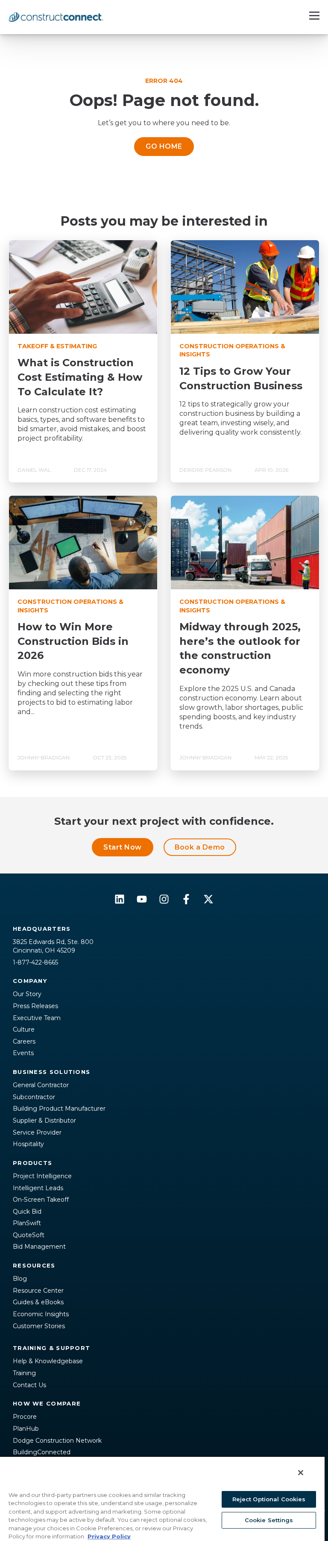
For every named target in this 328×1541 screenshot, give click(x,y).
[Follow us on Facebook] (186, 899)
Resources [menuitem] (34, 1265)
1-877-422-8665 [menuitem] (35, 962)
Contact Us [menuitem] (29, 1385)
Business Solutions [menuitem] (51, 1071)
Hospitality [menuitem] (28, 1144)
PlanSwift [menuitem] (27, 1223)
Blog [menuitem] (20, 1278)
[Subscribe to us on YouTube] (141, 899)
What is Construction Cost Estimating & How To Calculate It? (80, 376)
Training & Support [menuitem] (51, 1347)
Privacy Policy (109, 1536)
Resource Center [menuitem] (38, 1290)
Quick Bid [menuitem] (27, 1211)
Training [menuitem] (24, 1373)
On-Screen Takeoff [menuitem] (41, 1199)
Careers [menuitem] (24, 1041)
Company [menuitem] (30, 980)
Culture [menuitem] (24, 1029)
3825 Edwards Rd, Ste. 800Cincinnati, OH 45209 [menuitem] (53, 946)
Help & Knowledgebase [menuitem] (48, 1361)
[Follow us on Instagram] (164, 899)
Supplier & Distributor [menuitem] (44, 1120)
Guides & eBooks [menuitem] (38, 1302)
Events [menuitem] (23, 1053)
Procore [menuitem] (25, 1416)
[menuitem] (164, 1333)
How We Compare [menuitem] (47, 1403)
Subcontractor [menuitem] (34, 1097)
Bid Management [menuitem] (39, 1246)
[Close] (300, 1472)
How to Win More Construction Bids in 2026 (73, 641)
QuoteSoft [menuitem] (28, 1235)
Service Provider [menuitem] (37, 1132)
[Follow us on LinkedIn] (119, 899)
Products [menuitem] (32, 1162)
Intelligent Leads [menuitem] (38, 1188)
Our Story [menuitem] (27, 994)
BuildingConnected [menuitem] (41, 1452)
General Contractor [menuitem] (41, 1085)
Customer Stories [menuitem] (39, 1326)
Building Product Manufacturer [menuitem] (59, 1108)
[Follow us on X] (208, 899)
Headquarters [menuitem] (42, 928)
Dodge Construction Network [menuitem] (57, 1440)
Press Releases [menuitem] (35, 1006)
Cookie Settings (269, 1520)
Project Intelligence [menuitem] (42, 1176)
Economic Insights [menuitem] (41, 1314)
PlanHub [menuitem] (26, 1428)
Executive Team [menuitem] (37, 1018)
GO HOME (164, 146)
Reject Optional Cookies (269, 1499)
